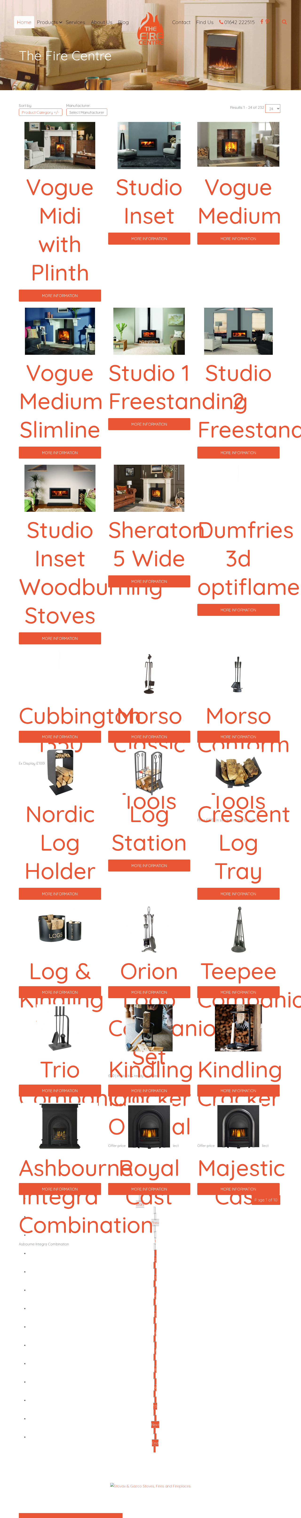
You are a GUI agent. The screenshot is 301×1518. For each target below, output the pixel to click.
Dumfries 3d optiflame (248, 558)
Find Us (205, 22)
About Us (101, 22)
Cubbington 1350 (80, 729)
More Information (60, 295)
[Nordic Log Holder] (60, 772)
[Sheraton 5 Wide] (149, 487)
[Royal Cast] (149, 1126)
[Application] (150, 30)
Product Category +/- (40, 112)
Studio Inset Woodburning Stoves (91, 572)
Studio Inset (149, 200)
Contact (181, 22)
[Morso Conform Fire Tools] (238, 673)
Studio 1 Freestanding (178, 386)
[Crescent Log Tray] (238, 772)
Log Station (149, 827)
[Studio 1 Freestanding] (149, 330)
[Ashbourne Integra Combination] (60, 1126)
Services (75, 22)
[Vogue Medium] (238, 143)
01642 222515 (239, 22)
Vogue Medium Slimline (61, 401)
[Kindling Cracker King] (238, 1027)
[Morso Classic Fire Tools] (149, 673)
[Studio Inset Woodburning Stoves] (59, 487)
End (155, 1443)
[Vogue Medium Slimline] (60, 330)
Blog (123, 22)
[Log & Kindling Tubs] (59, 929)
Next (155, 1424)
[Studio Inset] (149, 145)
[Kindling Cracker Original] (149, 1027)
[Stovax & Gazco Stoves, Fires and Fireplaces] (150, 1485)
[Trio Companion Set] (59, 1027)
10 (155, 1406)
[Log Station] (149, 772)
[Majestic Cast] (238, 1126)
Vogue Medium (239, 200)
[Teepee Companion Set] (238, 929)
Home (24, 22)
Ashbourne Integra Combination (86, 1196)
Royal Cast (149, 1181)
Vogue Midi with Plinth (60, 229)
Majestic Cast (241, 1181)
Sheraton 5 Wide (156, 543)
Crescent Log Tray (243, 842)
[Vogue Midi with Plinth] (59, 145)
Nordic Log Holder (60, 842)
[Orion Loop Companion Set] (149, 929)
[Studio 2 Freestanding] (238, 330)
